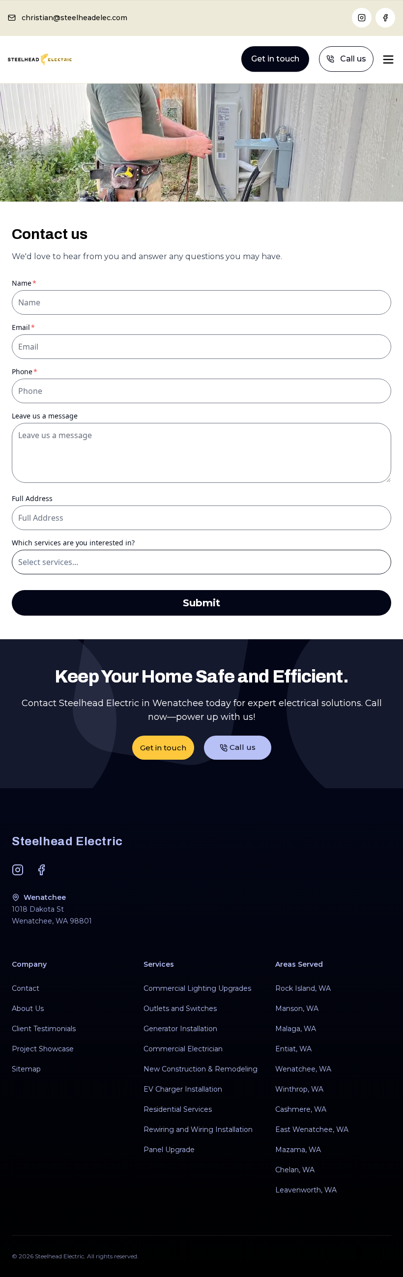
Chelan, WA (295, 1169)
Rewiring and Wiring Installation (198, 1129)
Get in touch (275, 58)
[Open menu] (388, 59)
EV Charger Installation (183, 1089)
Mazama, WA (298, 1149)
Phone (39, 371)
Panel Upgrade (169, 1149)
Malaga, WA (295, 1028)
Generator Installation (180, 1028)
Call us (353, 58)
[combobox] (201, 562)
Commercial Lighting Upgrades (197, 988)
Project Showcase (43, 1048)
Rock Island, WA (303, 988)
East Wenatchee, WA (311, 1129)
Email (37, 327)
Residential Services (178, 1109)
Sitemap (26, 1069)
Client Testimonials (44, 1028)
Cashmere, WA (300, 1109)
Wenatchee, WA (303, 1069)
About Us (28, 1008)
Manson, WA (296, 1008)
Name (38, 283)
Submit (201, 603)
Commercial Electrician (183, 1048)
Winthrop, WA (299, 1089)
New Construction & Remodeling (201, 1069)
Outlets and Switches (180, 1008)
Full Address (32, 498)
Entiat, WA (293, 1048)
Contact (25, 988)
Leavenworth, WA (306, 1190)
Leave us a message (45, 415)
